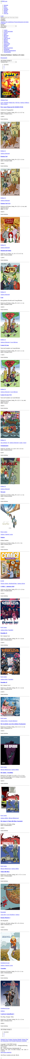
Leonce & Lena (5, 345)
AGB (10, 1040)
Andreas (3, 534)
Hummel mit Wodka (6, 250)
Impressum (18, 1040)
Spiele (5, 34)
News (5, 6)
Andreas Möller (15, 769)
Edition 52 (3, 151)
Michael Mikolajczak (6, 769)
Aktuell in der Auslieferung (7, 22)
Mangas (6, 37)
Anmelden (24, 1040)
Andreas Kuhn (4, 630)
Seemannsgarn (4, 445)
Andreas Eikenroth (5, 153)
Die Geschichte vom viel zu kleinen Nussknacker (13, 724)
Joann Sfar (3, 914)
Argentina (3, 968)
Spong (24, 442)
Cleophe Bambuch (12, 720)
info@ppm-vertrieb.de (6, 1052)
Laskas (21, 442)
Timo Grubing (4, 104)
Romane (6, 32)
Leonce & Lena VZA (6, 394)
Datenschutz (6, 1040)
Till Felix (17, 102)
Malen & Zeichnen (8, 47)
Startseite (6, 5)
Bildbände (6, 45)
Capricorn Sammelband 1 (7, 1014)
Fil (8, 442)
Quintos (3, 537)
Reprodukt (3, 912)
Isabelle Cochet (9, 534)
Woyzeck (3, 492)
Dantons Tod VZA (5, 203)
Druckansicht (4, 57)
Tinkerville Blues (5, 871)
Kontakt (14, 1040)
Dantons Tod (4, 156)
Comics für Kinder (8, 31)
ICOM (2, 581)
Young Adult (7, 43)
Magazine (6, 35)
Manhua (6, 41)
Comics (5, 30)
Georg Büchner (14, 342)
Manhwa (6, 39)
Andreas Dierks (21, 583)
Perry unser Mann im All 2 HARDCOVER (12, 107)
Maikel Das (12, 102)
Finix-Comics (4, 532)
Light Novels (7, 38)
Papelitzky (10, 630)
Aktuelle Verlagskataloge (10, 50)
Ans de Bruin (4, 442)
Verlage (5, 12)
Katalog (6, 8)
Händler (6, 10)
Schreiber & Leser (5, 963)
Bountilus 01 (4, 633)
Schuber (6, 46)
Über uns (6, 13)
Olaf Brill (6, 102)
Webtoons (6, 42)
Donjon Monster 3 (5, 917)
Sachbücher (6, 49)
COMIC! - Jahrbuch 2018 (7, 586)
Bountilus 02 (4, 682)
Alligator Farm (4, 100)
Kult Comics (4, 627)
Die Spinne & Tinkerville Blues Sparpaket (12, 821)
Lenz (2, 297)
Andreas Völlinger (24, 102)
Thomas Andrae (4, 583)
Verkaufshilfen (7, 52)
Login (2, 16)
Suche (2, 17)
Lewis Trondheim (10, 914)
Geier (2, 102)
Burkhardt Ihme (13, 583)
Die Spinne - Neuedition (7, 772)
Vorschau (6, 9)
